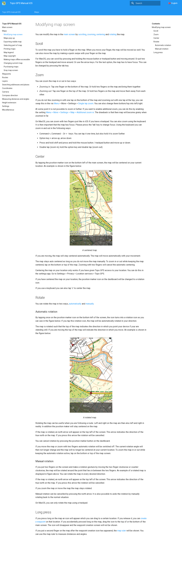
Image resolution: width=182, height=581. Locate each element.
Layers (5, 81)
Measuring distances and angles (15, 99)
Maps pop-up (9, 38)
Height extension (9, 103)
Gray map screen (11, 70)
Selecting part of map (13, 45)
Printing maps (9, 49)
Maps (36, 12)
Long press (158, 52)
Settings (5, 106)
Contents (156, 24)
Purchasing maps (11, 67)
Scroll (155, 31)
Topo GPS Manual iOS (11, 24)
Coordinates (7, 88)
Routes (5, 77)
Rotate (156, 42)
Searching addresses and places (15, 85)
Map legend (9, 52)
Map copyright (10, 56)
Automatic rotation (163, 45)
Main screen (7, 27)
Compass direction (10, 95)
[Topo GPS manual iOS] (4, 3)
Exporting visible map (13, 42)
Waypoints (6, 74)
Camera (5, 92)
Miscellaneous (8, 110)
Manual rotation (161, 49)
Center (156, 38)
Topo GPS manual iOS (11, 12)
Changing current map (13, 63)
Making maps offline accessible (17, 59)
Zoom (156, 34)
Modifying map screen (13, 34)
